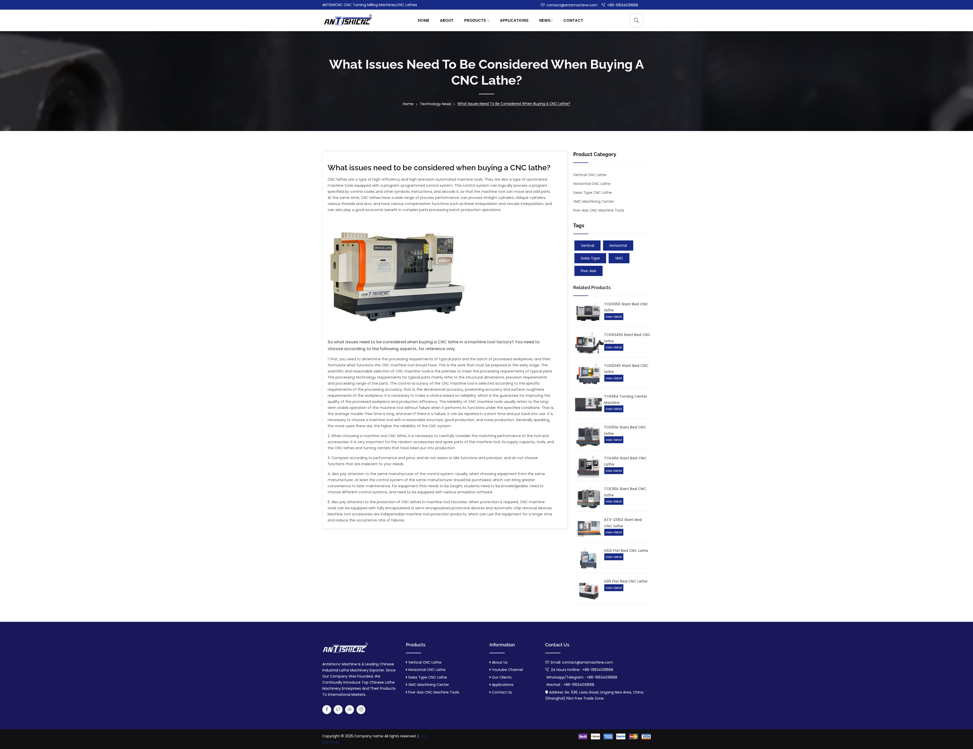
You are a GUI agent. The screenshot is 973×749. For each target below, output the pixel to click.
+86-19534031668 (622, 5)
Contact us (501, 692)
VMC (619, 258)
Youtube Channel (507, 669)
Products (475, 20)
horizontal (618, 245)
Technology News (435, 104)
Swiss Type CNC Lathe (592, 192)
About (447, 20)
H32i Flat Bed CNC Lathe (626, 550)
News (544, 20)
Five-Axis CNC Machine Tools (598, 210)
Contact (573, 20)
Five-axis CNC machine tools (433, 692)
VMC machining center (593, 201)
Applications (514, 20)
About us (499, 662)
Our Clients (501, 677)
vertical (587, 245)
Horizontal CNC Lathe (591, 183)
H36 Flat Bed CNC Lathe (625, 581)
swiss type (590, 258)
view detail (614, 316)
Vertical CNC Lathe (589, 174)
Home (423, 20)
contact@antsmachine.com (571, 5)
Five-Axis (588, 270)
